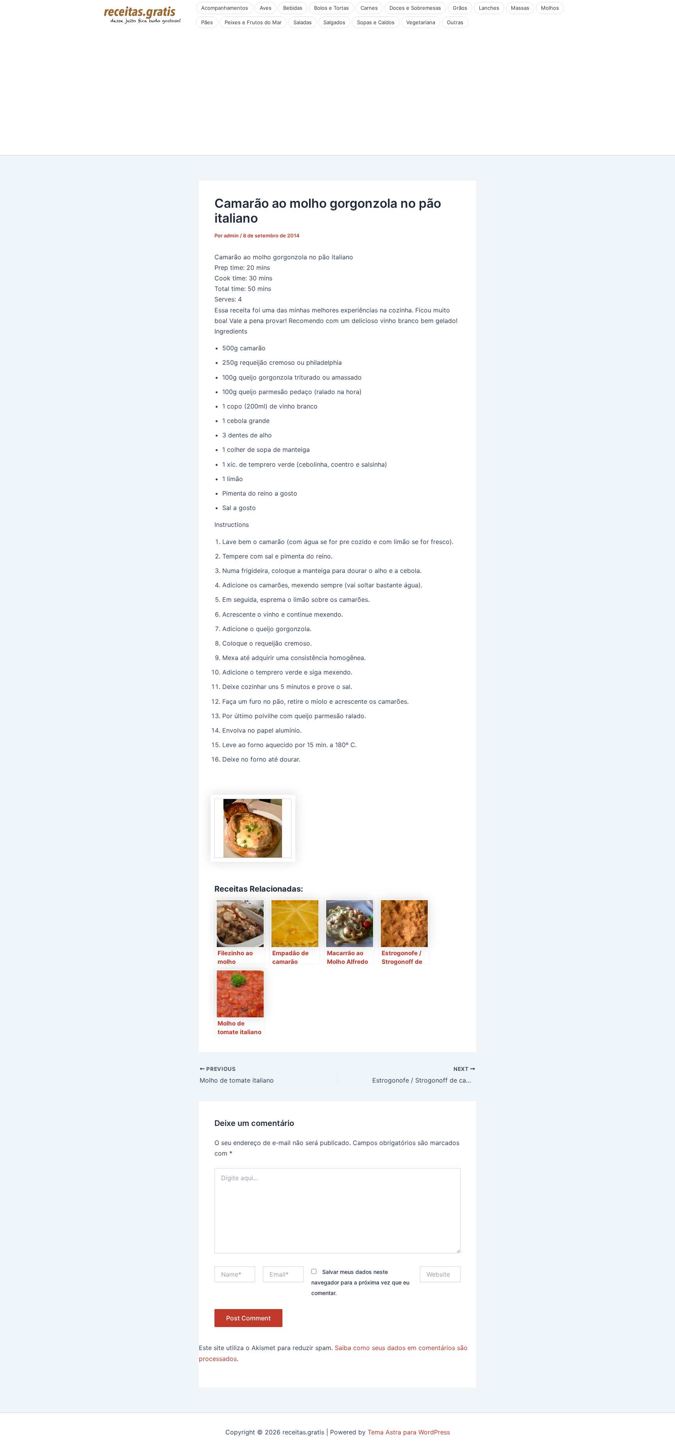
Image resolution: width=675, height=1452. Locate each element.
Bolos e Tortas (331, 8)
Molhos (550, 8)
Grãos (460, 8)
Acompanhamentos (224, 8)
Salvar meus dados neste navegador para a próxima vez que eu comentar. (360, 1282)
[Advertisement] (337, 96)
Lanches (489, 8)
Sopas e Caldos (376, 22)
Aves (265, 8)
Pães (207, 22)
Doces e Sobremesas (415, 8)
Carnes (369, 8)
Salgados (334, 22)
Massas (520, 8)
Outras (455, 22)
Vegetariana (420, 22)
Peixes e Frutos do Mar (253, 22)
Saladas (302, 22)
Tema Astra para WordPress (409, 1432)
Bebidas (292, 8)
